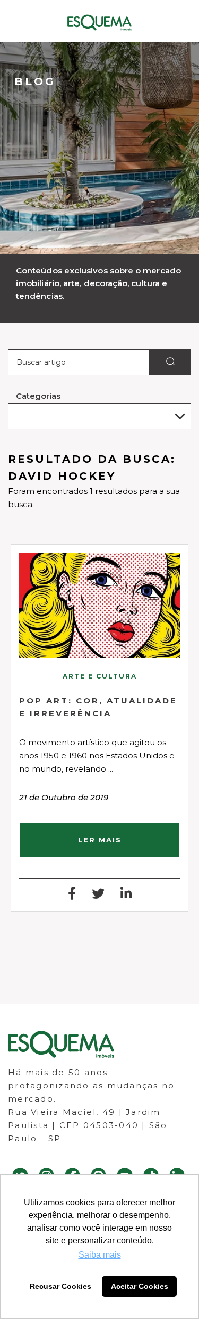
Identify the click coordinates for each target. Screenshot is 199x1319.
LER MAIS (100, 840)
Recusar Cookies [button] (60, 1286)
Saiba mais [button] (100, 1254)
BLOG (35, 81)
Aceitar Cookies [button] (139, 1286)
